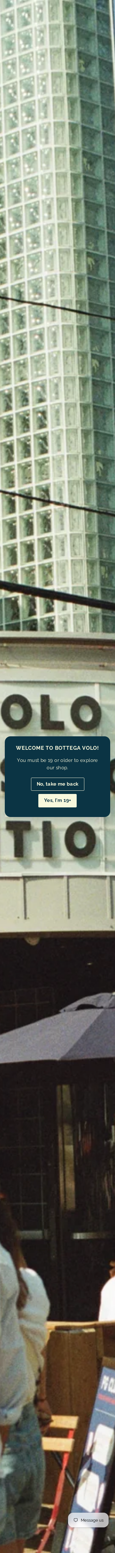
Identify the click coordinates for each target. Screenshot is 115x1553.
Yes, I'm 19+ (57, 800)
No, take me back (58, 784)
